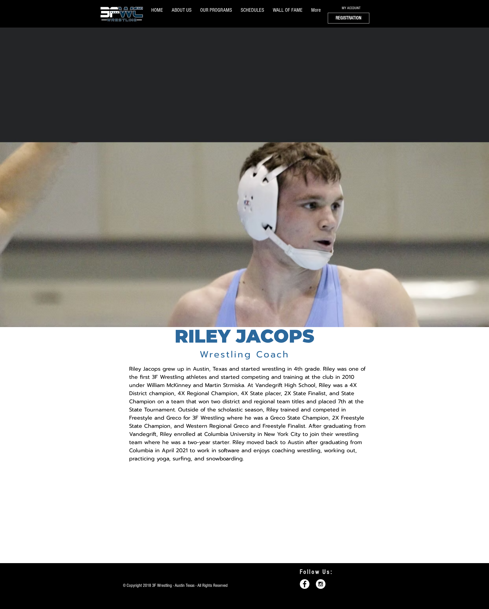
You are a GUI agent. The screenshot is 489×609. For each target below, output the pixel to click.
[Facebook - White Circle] (304, 584)
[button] (182, 10)
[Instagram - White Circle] (320, 584)
